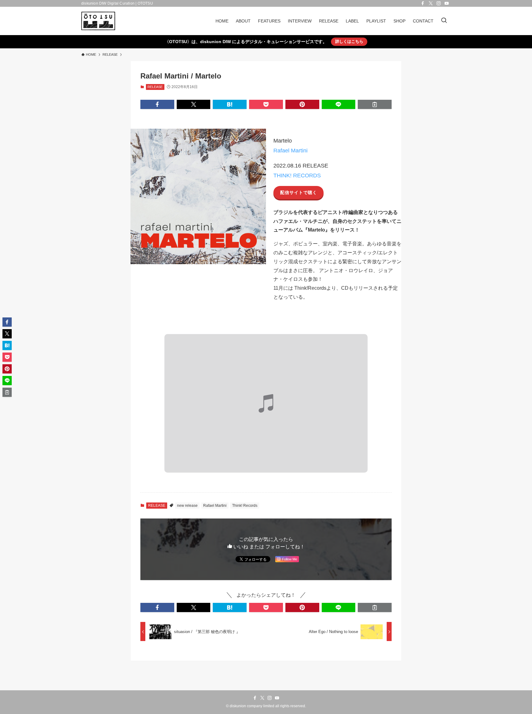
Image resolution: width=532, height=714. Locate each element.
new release (187, 505)
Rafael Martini (290, 150)
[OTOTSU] (98, 21)
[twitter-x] (431, 3)
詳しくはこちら (349, 41)
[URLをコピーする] (375, 104)
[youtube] (447, 3)
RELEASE (155, 87)
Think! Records (244, 505)
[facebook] (423, 3)
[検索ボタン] (444, 21)
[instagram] (439, 3)
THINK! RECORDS (297, 175)
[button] (157, 104)
